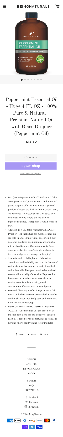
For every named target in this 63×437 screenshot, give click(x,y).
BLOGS (31, 373)
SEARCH (31, 359)
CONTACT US (31, 390)
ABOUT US (31, 364)
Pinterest (33, 402)
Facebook (33, 397)
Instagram (33, 406)
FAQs (31, 385)
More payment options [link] (30, 173)
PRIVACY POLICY (31, 368)
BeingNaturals (31, 6)
